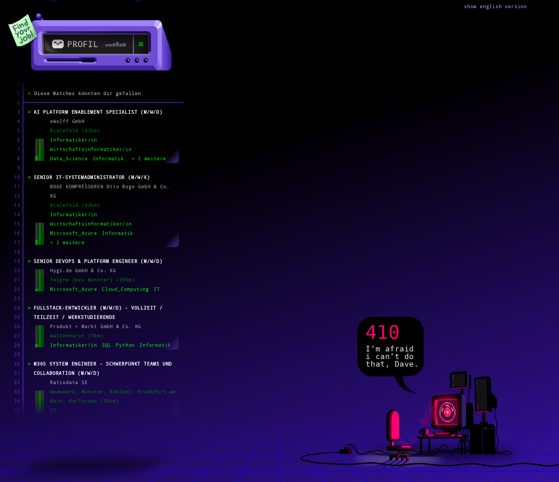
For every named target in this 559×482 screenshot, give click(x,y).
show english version (495, 6)
